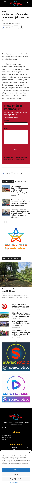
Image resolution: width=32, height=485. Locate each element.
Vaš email (6, 120)
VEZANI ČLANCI (8, 181)
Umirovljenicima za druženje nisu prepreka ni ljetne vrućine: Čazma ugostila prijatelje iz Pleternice (20, 213)
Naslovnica (4, 8)
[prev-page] (3, 222)
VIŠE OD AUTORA (20, 181)
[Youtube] (6, 428)
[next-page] (5, 222)
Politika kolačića (14, 482)
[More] (21, 27)
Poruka (6, 128)
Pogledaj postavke (16, 479)
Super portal (9, 23)
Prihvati (16, 469)
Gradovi (11, 8)
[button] (29, 452)
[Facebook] (3, 428)
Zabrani (16, 474)
